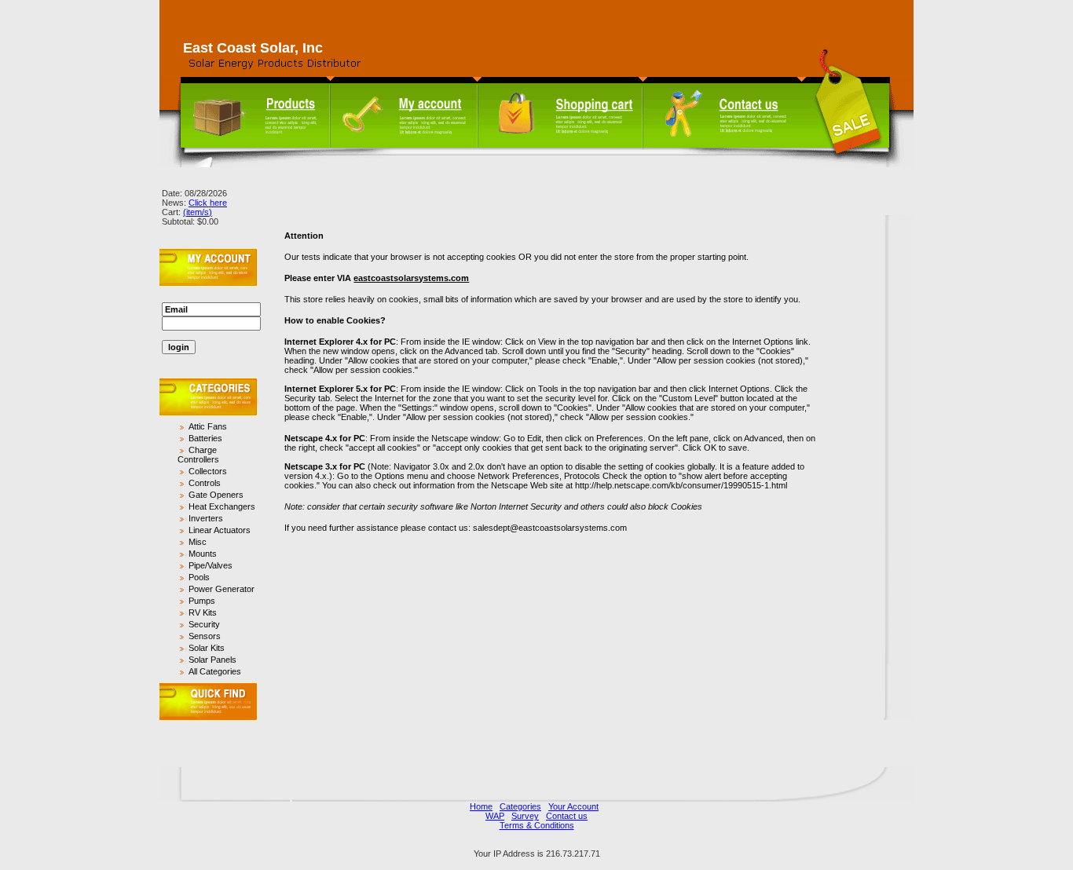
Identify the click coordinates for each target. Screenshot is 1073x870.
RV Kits (203, 612)
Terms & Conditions (537, 825)
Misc (198, 541)
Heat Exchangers (222, 506)
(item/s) (197, 212)
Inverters (206, 518)
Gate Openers (216, 494)
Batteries (205, 438)
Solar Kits (207, 647)
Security (204, 624)
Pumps (202, 600)
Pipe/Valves (211, 565)
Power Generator (222, 589)
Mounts (203, 553)
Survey (525, 816)
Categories (520, 806)
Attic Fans (208, 426)
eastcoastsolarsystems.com (411, 278)
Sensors (205, 636)
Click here (208, 202)
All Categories (215, 671)
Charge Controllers (198, 454)
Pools (199, 577)
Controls (205, 483)
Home (481, 806)
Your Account (573, 806)
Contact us (567, 816)
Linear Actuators (220, 530)
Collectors (208, 471)
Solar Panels (212, 659)
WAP (494, 816)
